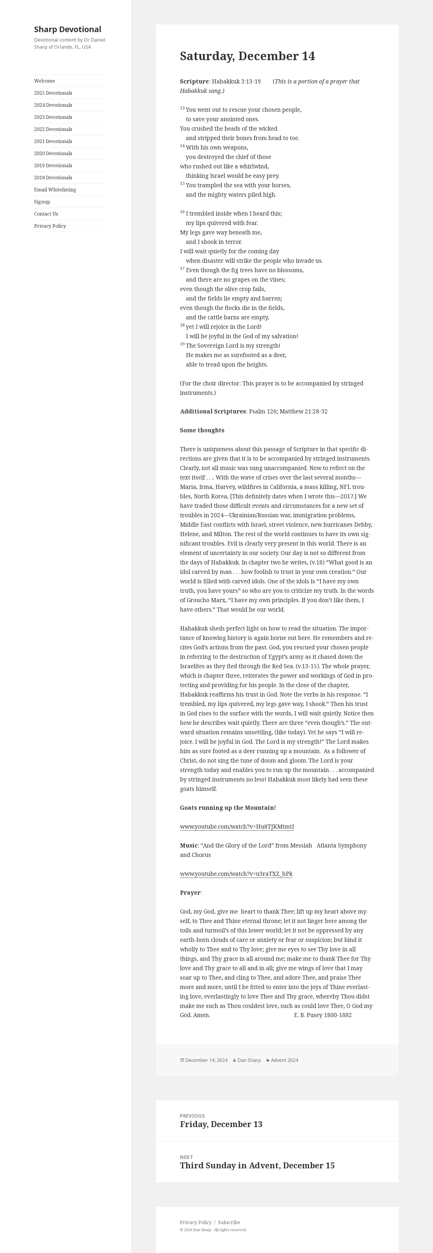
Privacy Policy (50, 226)
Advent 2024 (284, 1060)
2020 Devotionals (53, 153)
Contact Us (46, 214)
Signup (42, 201)
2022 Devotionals (53, 129)
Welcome (44, 81)
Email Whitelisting (55, 189)
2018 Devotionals (53, 177)
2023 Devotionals (53, 117)
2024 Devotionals (53, 105)
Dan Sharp (249, 1060)
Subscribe (229, 1222)
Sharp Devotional (67, 29)
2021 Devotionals (53, 141)
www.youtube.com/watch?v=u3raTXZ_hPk (236, 874)
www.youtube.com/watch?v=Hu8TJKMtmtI (237, 826)
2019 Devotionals (53, 165)
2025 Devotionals (53, 93)
